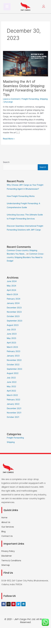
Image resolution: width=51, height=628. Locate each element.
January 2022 (13, 404)
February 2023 (13, 351)
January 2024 (13, 303)
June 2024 (12, 281)
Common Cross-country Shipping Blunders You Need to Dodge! (25, 257)
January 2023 (13, 356)
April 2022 (11, 391)
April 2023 (11, 342)
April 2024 (11, 290)
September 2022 (14, 369)
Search (6, 162)
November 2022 (14, 360)
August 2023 (13, 325)
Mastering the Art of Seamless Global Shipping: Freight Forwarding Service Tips (24, 88)
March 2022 (12, 395)
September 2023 (14, 321)
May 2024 (11, 286)
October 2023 (13, 316)
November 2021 (14, 413)
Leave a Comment (11, 99)
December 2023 (14, 307)
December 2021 (14, 408)
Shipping (44, 99)
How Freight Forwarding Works (21, 196)
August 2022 (12, 373)
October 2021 (13, 417)
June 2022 (11, 382)
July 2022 (11, 377)
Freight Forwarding (30, 99)
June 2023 (12, 334)
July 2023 (11, 329)
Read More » (8, 138)
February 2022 (13, 399)
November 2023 (14, 312)
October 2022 (13, 364)
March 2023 (12, 347)
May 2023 (11, 338)
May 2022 (11, 386)
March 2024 (12, 294)
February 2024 (13, 299)
